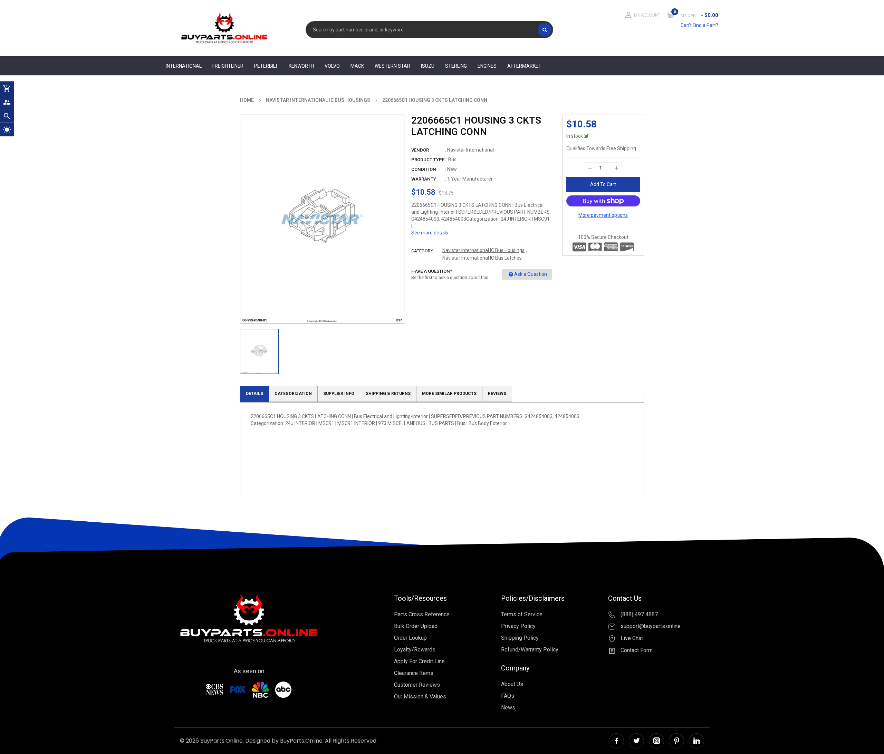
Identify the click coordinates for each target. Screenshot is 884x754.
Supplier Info (338, 393)
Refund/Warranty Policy (529, 649)
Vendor (420, 150)
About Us (512, 684)
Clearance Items (413, 673)
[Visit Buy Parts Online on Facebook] (616, 740)
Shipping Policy (520, 638)
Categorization (293, 393)
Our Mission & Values (420, 696)
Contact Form (636, 650)
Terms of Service (521, 614)
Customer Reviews (417, 685)
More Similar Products (449, 393)
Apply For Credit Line (419, 661)
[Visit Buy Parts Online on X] (636, 740)
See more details (429, 232)
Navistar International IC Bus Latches (482, 258)
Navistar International (470, 150)
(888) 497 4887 (638, 614)
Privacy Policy (518, 626)
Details (254, 393)
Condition (423, 169)
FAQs (507, 696)
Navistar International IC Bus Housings (483, 250)
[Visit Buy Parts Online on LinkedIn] (696, 740)
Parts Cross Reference (422, 614)
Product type (427, 159)
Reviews (497, 393)
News (508, 707)
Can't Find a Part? (699, 25)
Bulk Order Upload (416, 626)
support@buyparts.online (650, 626)
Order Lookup (410, 638)
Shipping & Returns (388, 393)
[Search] (544, 30)
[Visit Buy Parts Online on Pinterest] (676, 740)
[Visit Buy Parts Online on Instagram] (656, 740)
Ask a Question (530, 274)
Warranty (423, 179)
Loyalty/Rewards (414, 649)
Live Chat (631, 638)
